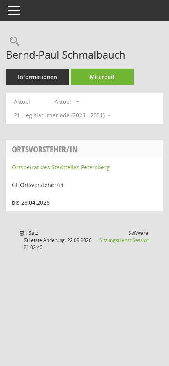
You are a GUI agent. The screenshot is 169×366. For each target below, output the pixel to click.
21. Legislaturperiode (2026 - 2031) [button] (60, 115)
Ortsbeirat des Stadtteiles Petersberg (61, 167)
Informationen (37, 77)
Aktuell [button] (64, 101)
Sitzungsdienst (124, 240)
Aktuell (23, 101)
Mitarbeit (102, 77)
